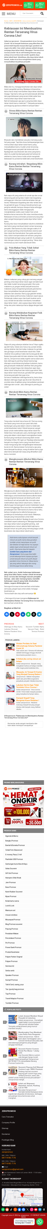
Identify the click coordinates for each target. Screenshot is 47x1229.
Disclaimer (6, 1134)
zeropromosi (7, 1152)
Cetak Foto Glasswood (13, 850)
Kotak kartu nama (12, 901)
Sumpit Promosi (11, 980)
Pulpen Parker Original (13, 957)
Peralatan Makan (11, 934)
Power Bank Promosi (13, 947)
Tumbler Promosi (12, 1003)
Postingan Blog (8, 1140)
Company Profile (8, 1123)
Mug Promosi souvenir (13, 924)
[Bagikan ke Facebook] (6, 614)
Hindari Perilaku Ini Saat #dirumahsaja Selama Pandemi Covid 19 (29, 645)
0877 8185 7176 (9, 1163)
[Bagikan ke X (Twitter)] (12, 614)
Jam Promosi (10, 882)
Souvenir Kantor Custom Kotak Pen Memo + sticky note (28, 1051)
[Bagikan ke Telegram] (39, 614)
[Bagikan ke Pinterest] (17, 614)
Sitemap (5, 1128)
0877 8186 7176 (9, 1158)
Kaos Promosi (10, 887)
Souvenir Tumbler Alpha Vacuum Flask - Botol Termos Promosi (35, 629)
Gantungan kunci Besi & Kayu (16, 864)
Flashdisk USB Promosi (14, 859)
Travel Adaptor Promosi (14, 998)
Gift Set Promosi (11, 873)
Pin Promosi (10, 943)
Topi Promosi (10, 994)
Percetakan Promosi (13, 938)
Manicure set (10, 910)
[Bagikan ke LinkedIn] (22, 614)
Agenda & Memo (11, 836)
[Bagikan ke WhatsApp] (28, 614)
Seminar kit (9, 966)
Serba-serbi (9, 971)
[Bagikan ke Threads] (33, 614)
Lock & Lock (9, 906)
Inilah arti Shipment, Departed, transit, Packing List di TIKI (29, 1086)
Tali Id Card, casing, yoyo (14, 985)
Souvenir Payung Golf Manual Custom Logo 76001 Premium (30, 1068)
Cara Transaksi (8, 1117)
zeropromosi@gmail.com (12, 1169)
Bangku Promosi (11, 841)
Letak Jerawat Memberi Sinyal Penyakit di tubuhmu (30, 1017)
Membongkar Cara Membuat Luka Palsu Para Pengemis (29, 1033)
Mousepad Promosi (12, 920)
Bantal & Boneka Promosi (15, 845)
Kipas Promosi (10, 896)
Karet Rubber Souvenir (14, 892)
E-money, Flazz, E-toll (13, 855)
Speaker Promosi (12, 975)
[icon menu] (3, 13)
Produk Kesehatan (12, 952)
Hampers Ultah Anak (13, 878)
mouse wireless (11, 915)
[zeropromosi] (12, 5)
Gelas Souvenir (11, 868)
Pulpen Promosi (11, 961)
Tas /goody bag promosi (14, 989)
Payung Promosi (11, 929)
